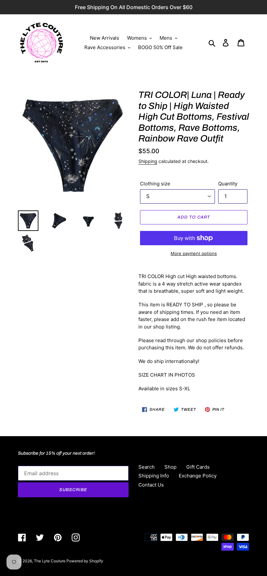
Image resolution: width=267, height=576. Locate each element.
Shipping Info (153, 476)
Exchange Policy (198, 476)
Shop (170, 467)
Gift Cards (198, 467)
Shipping (147, 161)
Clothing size (155, 184)
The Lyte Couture (50, 560)
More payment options (194, 253)
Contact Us (151, 485)
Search (146, 467)
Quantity (227, 184)
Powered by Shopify (84, 560)
